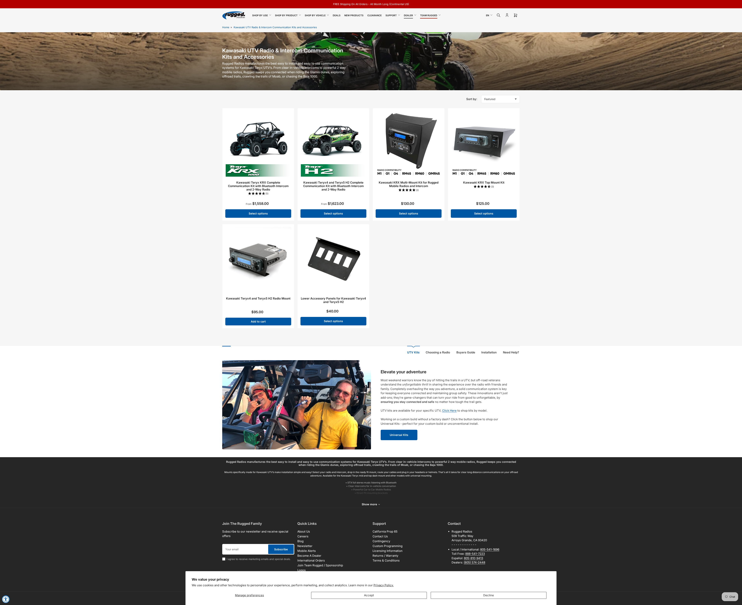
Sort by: (471, 99)
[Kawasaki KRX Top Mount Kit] (484, 144)
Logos (301, 570)
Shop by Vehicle (315, 15)
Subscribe (281, 549)
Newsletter (304, 546)
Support (391, 15)
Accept (369, 595)
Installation (489, 352)
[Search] (498, 15)
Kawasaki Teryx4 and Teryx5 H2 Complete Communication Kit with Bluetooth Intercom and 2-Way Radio (333, 186)
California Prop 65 (385, 531)
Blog (300, 541)
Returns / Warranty (385, 555)
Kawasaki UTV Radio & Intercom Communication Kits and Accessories (275, 27)
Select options (258, 213)
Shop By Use (260, 15)
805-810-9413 (473, 558)
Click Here (449, 410)
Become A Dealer (309, 555)
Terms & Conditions (386, 560)
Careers (302, 536)
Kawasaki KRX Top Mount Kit (483, 182)
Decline (488, 595)
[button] (258, 193)
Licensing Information (387, 551)
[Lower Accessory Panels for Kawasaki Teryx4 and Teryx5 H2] (333, 260)
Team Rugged (428, 15)
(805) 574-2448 (474, 562)
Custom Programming (387, 546)
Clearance (374, 15)
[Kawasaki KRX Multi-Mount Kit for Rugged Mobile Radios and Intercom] (409, 144)
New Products (353, 15)
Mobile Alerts (306, 551)
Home (225, 27)
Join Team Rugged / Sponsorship (320, 565)
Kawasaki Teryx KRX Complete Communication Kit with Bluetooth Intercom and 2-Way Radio (258, 186)
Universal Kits (399, 435)
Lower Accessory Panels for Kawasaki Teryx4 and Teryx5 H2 (333, 300)
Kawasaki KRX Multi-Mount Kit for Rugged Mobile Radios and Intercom (408, 184)
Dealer (408, 15)
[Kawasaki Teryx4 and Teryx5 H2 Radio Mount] (258, 260)
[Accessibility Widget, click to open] (6, 599)
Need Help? (511, 352)
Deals (336, 15)
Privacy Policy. (384, 585)
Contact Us (380, 536)
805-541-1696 (489, 549)
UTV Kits (413, 352)
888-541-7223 (475, 554)
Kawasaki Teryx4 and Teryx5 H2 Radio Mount (258, 298)
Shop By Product (286, 15)
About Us (303, 531)
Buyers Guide (465, 352)
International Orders (311, 560)
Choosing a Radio (438, 352)
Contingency (381, 541)
